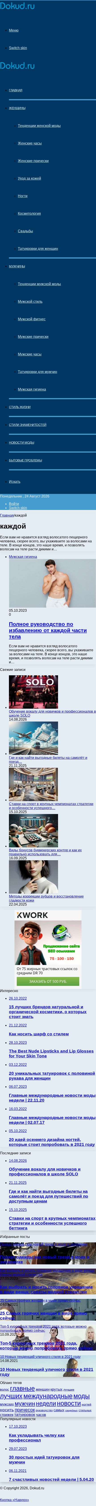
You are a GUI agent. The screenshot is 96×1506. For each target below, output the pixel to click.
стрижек (6, 1415)
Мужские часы (30, 354)
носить (7, 1410)
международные (48, 1396)
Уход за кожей (29, 178)
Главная (7, 515)
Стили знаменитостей (27, 425)
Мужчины (17, 266)
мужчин (25, 1403)
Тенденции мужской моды (39, 284)
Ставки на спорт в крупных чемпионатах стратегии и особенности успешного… (51, 806)
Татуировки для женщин (38, 249)
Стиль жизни (20, 407)
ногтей (86, 1404)
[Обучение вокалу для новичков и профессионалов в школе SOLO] (33, 707)
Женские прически (33, 161)
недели (46, 1403)
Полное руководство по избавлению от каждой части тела (48, 630)
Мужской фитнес (32, 319)
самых (59, 1410)
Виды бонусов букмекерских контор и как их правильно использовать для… (45, 852)
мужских (7, 1404)
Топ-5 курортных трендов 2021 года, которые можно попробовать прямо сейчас (46, 1345)
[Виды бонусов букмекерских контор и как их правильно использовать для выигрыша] (33, 846)
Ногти (22, 196)
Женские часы (30, 143)
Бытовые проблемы (25, 460)
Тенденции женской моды (39, 126)
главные (22, 1388)
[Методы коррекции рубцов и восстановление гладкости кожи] (33, 892)
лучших (11, 1396)
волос (4, 1389)
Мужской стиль (30, 301)
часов (41, 1415)
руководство (44, 1410)
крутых (56, 1389)
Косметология (29, 213)
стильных (85, 1410)
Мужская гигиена (32, 389)
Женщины (17, 108)
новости (69, 1403)
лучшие (68, 1389)
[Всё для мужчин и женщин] (17, 9)
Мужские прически (33, 337)
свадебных (71, 1410)
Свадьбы (25, 231)
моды (81, 1396)
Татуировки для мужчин (37, 372)
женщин (43, 1389)
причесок (25, 1409)
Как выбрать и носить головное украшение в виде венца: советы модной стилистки (46, 1289)
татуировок (24, 1414)
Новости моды (21, 442)
